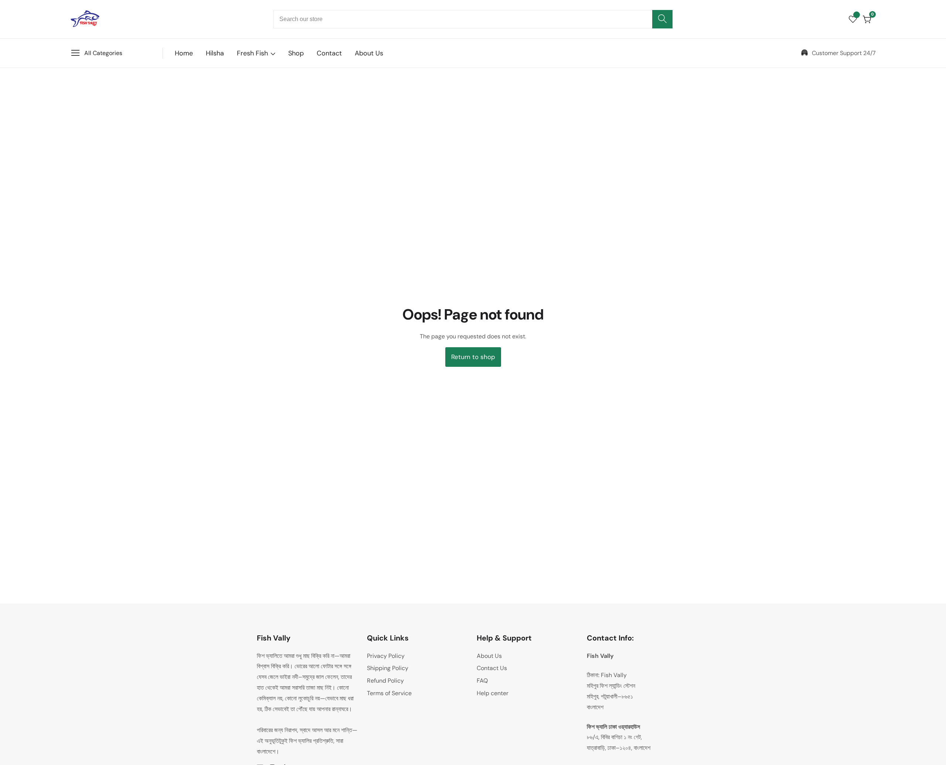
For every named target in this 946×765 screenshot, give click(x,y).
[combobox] (473, 19)
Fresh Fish (252, 53)
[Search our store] (662, 19)
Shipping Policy (387, 668)
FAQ (482, 680)
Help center (492, 693)
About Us (369, 53)
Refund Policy (385, 680)
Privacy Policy (386, 656)
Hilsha (215, 53)
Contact (329, 53)
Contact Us (492, 668)
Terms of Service (389, 693)
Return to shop (473, 357)
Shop (296, 53)
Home (184, 53)
